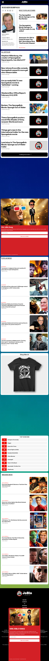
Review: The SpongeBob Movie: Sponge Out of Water (13, 106)
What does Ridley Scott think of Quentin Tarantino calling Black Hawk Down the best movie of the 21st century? (13, 305)
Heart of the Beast (12, 462)
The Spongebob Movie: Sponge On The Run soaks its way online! (27, 28)
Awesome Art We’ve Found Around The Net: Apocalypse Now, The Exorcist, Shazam (27, 40)
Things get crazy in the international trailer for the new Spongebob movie (14, 132)
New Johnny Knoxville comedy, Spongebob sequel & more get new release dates (14, 70)
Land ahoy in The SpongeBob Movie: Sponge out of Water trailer (14, 144)
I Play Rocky (11, 469)
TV (24, 603)
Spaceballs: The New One (14, 466)
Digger (9, 443)
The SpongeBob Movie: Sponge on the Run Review (27, 17)
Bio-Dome (7, 45)
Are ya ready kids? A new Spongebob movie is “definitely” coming (11, 82)
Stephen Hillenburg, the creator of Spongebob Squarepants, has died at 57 (13, 58)
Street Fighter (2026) (13, 449)
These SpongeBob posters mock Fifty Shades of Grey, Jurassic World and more (13, 119)
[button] (3, 2)
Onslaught (10, 459)
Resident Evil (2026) (13, 453)
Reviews (24, 605)
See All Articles (22, 47)
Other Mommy (11, 456)
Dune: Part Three (12, 446)
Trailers (24, 607)
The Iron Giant (5, 42)
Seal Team (12, 45)
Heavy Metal (10, 42)
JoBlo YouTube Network (42, 631)
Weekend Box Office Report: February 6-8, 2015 (13, 94)
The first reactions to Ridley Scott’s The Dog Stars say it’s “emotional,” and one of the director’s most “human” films (13, 342)
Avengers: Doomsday (13, 439)
